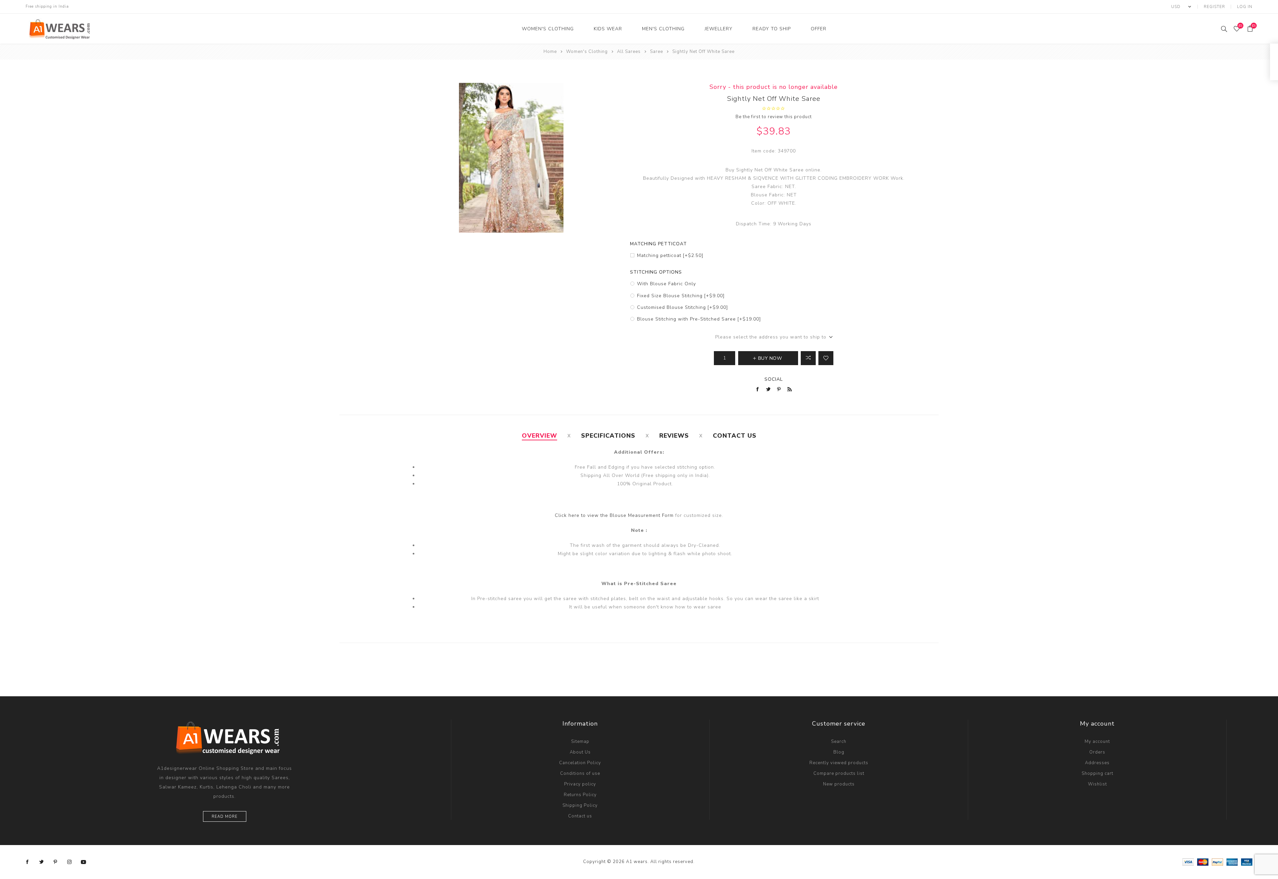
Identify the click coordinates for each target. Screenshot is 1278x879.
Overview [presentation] (539, 436)
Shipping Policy (580, 805)
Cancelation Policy (580, 763)
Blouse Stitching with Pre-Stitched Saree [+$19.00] (699, 319)
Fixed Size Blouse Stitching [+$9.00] (681, 296)
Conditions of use (580, 773)
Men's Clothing (663, 29)
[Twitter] (41, 862)
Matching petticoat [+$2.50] (670, 255)
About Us (580, 752)
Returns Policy (580, 795)
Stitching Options (656, 272)
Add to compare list (808, 358)
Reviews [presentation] (674, 436)
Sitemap (580, 742)
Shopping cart (1097, 773)
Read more (225, 816)
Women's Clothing (548, 29)
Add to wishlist (825, 358)
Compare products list (838, 773)
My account (1097, 742)
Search (838, 742)
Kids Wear (608, 29)
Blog (838, 752)
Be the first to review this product (774, 117)
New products (839, 784)
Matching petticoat (658, 244)
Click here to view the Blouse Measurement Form (615, 515)
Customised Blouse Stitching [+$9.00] (682, 307)
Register (1214, 6)
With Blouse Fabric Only (666, 284)
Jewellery (719, 29)
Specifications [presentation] (608, 436)
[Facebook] (27, 862)
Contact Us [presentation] (734, 436)
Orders (1097, 752)
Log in (1244, 6)
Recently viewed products (838, 763)
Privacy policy (580, 784)
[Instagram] (69, 862)
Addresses (1097, 763)
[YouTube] (83, 862)
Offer (818, 29)
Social (773, 379)
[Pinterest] (55, 862)
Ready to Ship (771, 29)
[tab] (539, 436)
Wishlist (1097, 784)
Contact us (580, 816)
